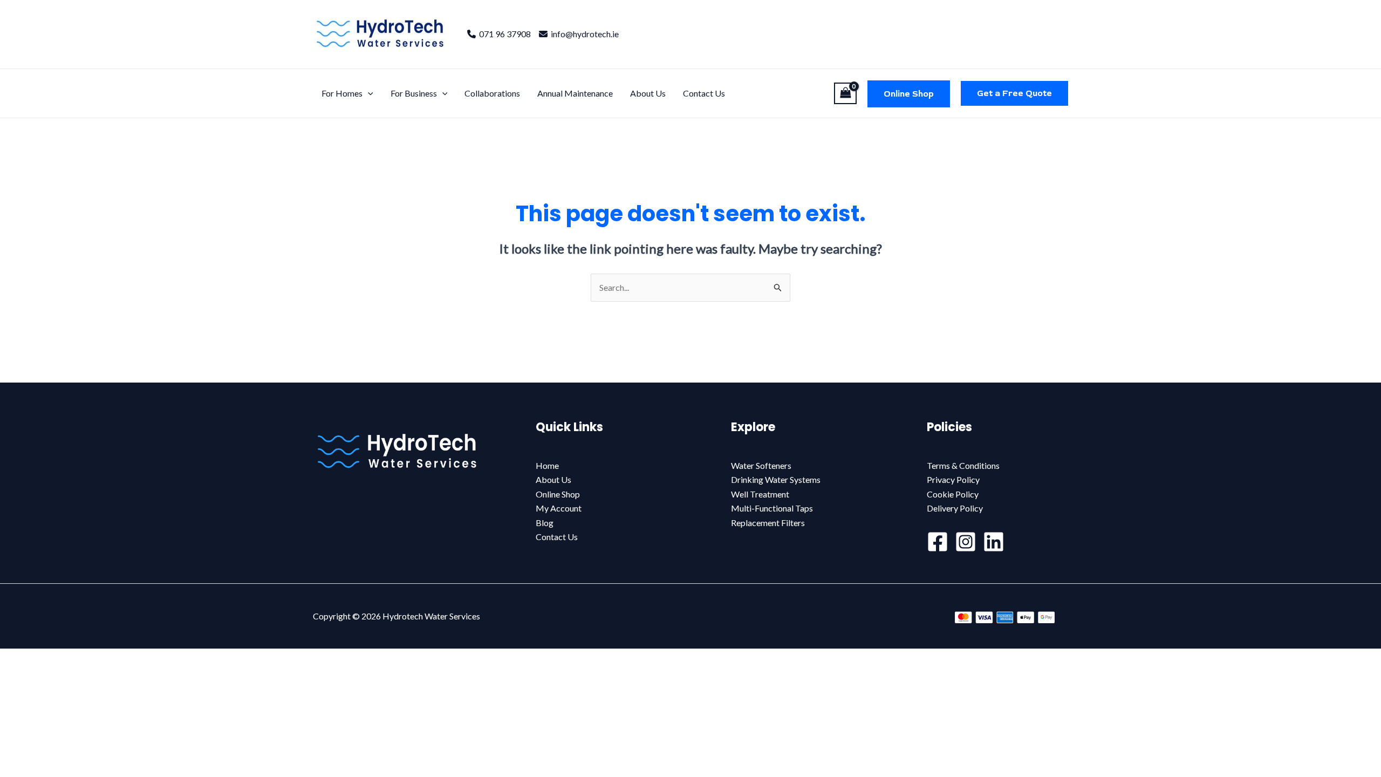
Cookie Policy (953, 494)
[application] (368, 93)
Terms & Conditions (963, 465)
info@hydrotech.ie (583, 34)
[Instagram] (965, 542)
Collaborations (492, 93)
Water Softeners (761, 465)
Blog (544, 522)
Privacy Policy (953, 479)
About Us (648, 93)
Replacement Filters (768, 522)
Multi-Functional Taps (772, 508)
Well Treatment (760, 494)
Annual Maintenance (575, 93)
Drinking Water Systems (776, 479)
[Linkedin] (993, 542)
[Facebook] (937, 542)
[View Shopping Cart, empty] (845, 93)
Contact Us (704, 93)
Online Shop (909, 93)
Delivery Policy (955, 508)
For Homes (342, 93)
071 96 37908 (503, 34)
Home (547, 465)
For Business (414, 93)
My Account (559, 508)
